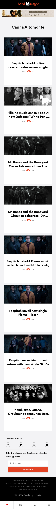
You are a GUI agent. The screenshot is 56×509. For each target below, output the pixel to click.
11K (33, 121)
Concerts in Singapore (39, 483)
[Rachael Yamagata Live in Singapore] (28, 16)
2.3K (33, 269)
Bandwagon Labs (21, 480)
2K (33, 220)
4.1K (33, 368)
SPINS (24, 71)
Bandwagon (28, 4)
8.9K (33, 418)
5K (33, 71)
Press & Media (37, 480)
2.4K (33, 319)
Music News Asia (17, 486)
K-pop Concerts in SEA (16, 483)
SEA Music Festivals (28, 489)
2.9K (33, 170)
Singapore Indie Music (36, 486)
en (20, 505)
